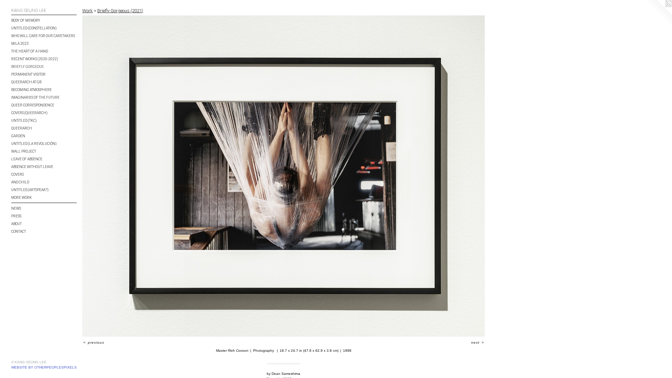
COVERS (17, 174)
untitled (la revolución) (34, 144)
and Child (20, 182)
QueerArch (21, 128)
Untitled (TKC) (24, 120)
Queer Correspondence (32, 105)
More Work (21, 198)
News (16, 208)
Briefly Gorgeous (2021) (120, 10)
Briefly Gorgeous (27, 67)
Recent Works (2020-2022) (34, 59)
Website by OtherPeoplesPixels (44, 367)
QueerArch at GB (26, 82)
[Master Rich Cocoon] (283, 176)
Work (87, 10)
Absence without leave (32, 167)
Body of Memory (25, 20)
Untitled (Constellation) (34, 28)
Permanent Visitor (28, 74)
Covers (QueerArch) (29, 113)
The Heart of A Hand (29, 51)
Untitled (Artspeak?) (30, 190)
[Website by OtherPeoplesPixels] (658, 14)
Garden (18, 136)
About (16, 224)
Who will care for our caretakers (43, 36)
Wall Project (23, 151)
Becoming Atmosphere (31, 90)
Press (16, 216)
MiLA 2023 (20, 44)
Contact (18, 231)
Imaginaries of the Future (35, 97)
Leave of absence (26, 159)
